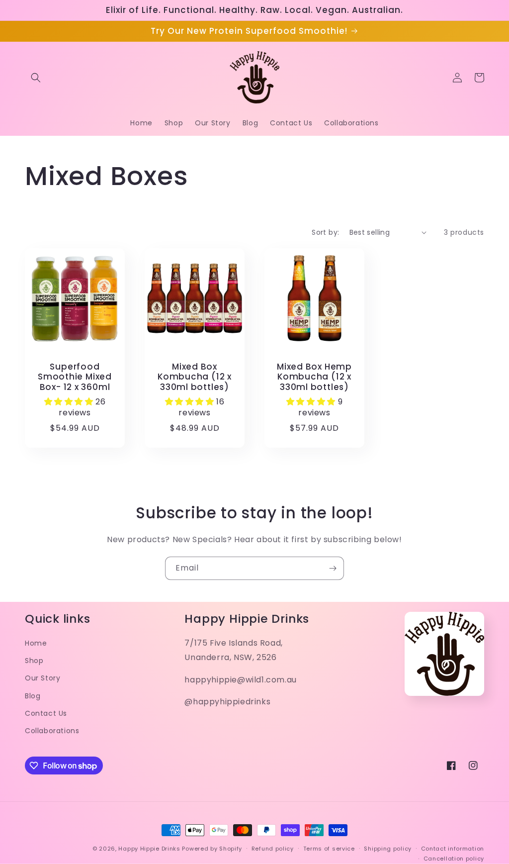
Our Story (42, 678)
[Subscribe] (332, 568)
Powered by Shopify (212, 849)
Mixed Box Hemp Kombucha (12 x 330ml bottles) (314, 377)
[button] (36, 78)
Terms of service (329, 849)
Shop (34, 661)
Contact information (452, 849)
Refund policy (273, 849)
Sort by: (325, 232)
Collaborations (52, 731)
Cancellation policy (454, 859)
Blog (32, 696)
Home (36, 643)
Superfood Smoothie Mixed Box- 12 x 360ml (75, 377)
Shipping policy (388, 849)
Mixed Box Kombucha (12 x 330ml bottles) (195, 377)
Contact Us (46, 713)
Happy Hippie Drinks (149, 849)
